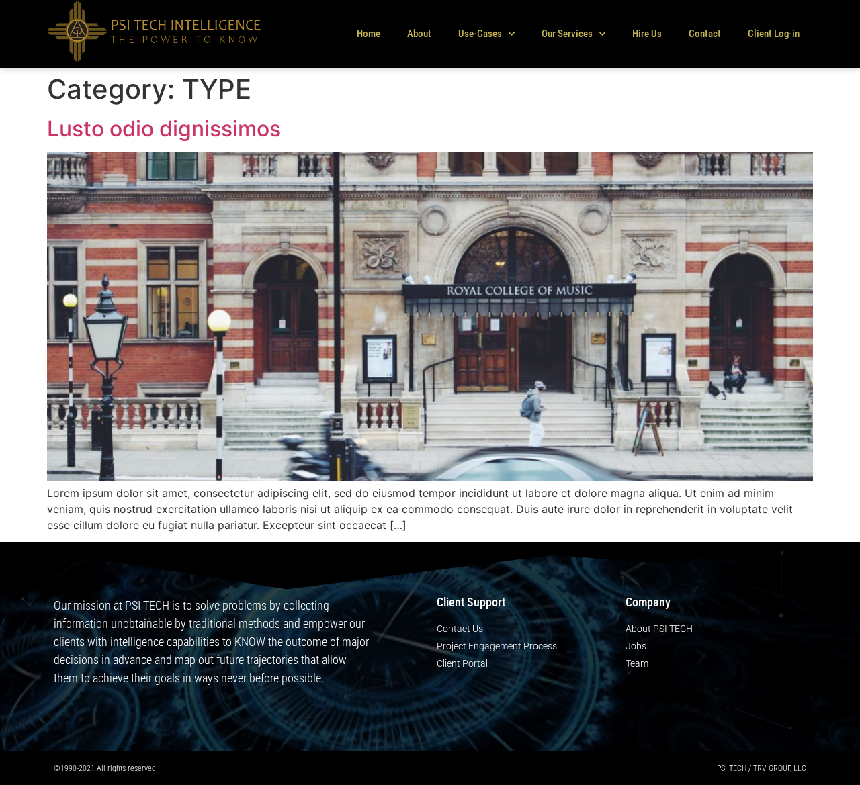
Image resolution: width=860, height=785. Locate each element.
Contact (705, 34)
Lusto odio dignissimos (164, 129)
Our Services (567, 34)
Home (368, 34)
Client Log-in (774, 34)
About (419, 34)
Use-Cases (480, 34)
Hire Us (647, 34)
